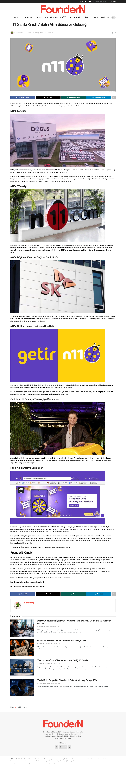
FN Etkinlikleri (74, 17)
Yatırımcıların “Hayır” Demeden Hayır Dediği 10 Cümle (62, 660)
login (16, 707)
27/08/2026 (54, 643)
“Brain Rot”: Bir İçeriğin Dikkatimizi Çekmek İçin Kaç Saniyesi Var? (68, 680)
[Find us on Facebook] (56, 747)
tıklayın (67, 578)
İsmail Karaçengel (44, 626)
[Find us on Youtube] (69, 747)
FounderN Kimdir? (21, 552)
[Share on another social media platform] (114, 97)
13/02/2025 (29, 32)
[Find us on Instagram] (65, 747)
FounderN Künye (86, 759)
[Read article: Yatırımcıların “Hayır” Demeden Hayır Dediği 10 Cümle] (22, 667)
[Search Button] (108, 17)
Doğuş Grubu (89, 170)
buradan (58, 547)
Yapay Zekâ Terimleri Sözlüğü (55, 17)
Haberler (16, 17)
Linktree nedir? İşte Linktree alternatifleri (24, 547)
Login (114, 1)
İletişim (85, 17)
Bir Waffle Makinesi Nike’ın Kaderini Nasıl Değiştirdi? (61, 641)
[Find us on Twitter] (61, 747)
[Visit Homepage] (63, 9)
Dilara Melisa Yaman (44, 643)
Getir (29, 392)
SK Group (58, 170)
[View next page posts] (64, 702)
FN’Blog (39, 17)
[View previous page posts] (61, 702)
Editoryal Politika (102, 759)
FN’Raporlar (28, 17)
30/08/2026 (53, 626)
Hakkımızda (112, 759)
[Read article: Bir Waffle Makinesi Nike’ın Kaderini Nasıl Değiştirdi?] (22, 647)
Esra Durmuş (19, 32)
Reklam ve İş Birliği (98, 17)
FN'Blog (37, 32)
